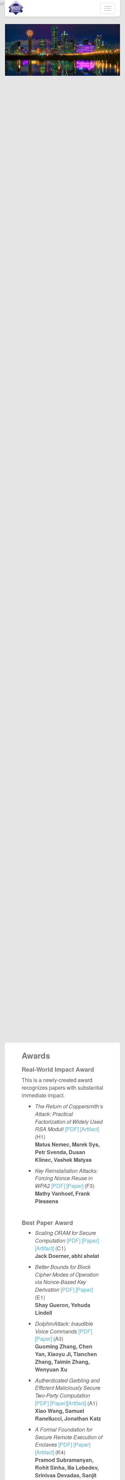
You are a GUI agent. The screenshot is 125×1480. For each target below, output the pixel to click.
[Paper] (74, 1186)
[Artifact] (89, 1129)
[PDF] (72, 1129)
